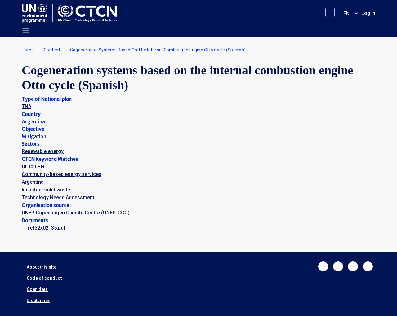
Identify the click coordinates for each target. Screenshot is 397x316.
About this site (41, 267)
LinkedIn (353, 266)
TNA (26, 106)
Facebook (323, 266)
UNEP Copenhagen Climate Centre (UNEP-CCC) (76, 213)
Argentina (33, 182)
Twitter (338, 266)
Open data (37, 289)
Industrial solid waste (46, 190)
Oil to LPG (33, 166)
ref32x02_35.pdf (47, 228)
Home (28, 49)
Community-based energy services (61, 174)
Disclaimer (38, 300)
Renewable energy (43, 151)
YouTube (368, 266)
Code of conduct (44, 278)
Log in (368, 13)
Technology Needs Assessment (58, 197)
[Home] (72, 13)
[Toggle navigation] (25, 30)
